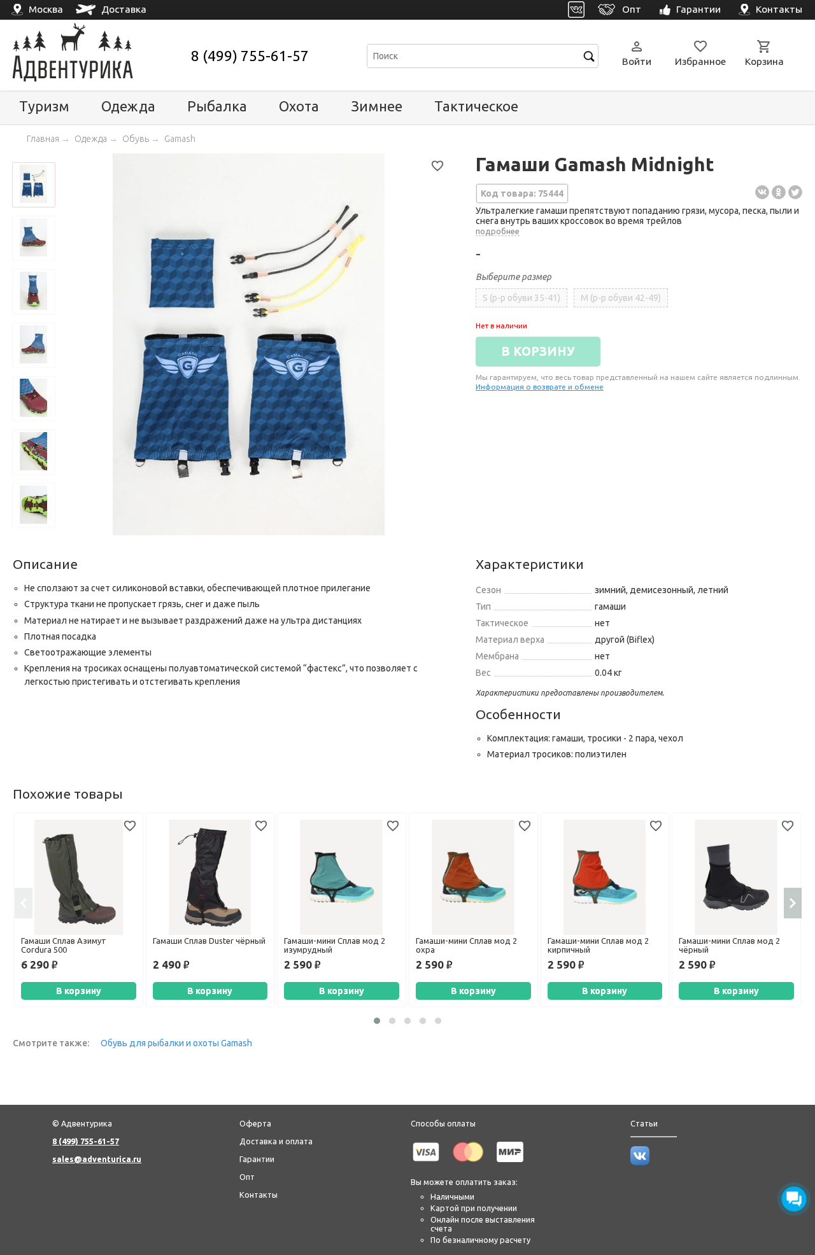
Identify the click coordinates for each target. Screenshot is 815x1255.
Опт (247, 1176)
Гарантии (256, 1158)
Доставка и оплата (276, 1141)
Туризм (44, 106)
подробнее (498, 231)
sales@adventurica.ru (96, 1158)
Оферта (255, 1123)
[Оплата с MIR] (510, 1164)
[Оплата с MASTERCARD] (468, 1164)
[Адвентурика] (100, 56)
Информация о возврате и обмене (540, 386)
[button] (377, 1020)
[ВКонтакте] (762, 192)
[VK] (576, 10)
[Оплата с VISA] (426, 1164)
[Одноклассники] (779, 192)
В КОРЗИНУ (538, 351)
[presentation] (23, 903)
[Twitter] (795, 192)
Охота (299, 106)
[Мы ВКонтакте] (639, 1162)
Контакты (258, 1194)
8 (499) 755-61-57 (250, 56)
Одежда (128, 106)
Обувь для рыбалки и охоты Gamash (176, 1043)
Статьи (644, 1123)
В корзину (78, 991)
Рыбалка (217, 106)
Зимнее (376, 106)
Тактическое (476, 106)
